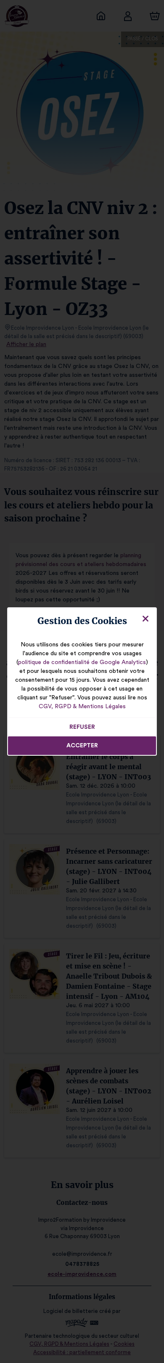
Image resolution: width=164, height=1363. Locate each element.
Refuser (82, 727)
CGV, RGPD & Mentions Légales (82, 706)
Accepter (82, 746)
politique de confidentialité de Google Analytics (82, 662)
